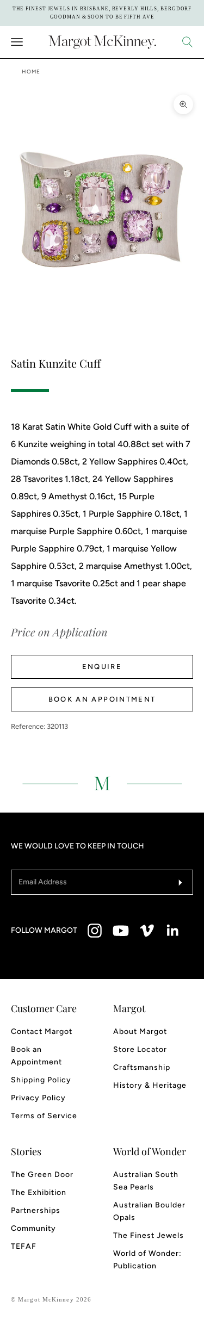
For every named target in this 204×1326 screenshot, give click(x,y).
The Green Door (42, 1174)
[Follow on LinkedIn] (173, 930)
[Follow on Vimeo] (147, 930)
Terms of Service (44, 1115)
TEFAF (23, 1246)
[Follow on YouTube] (120, 930)
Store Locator (140, 1049)
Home (31, 71)
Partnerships (35, 1210)
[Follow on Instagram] (94, 930)
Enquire (102, 666)
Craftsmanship (141, 1067)
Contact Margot (41, 1031)
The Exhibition (38, 1192)
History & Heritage (150, 1085)
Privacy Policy (38, 1097)
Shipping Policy (41, 1080)
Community (33, 1228)
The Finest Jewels (148, 1235)
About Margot (140, 1031)
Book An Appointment (102, 699)
